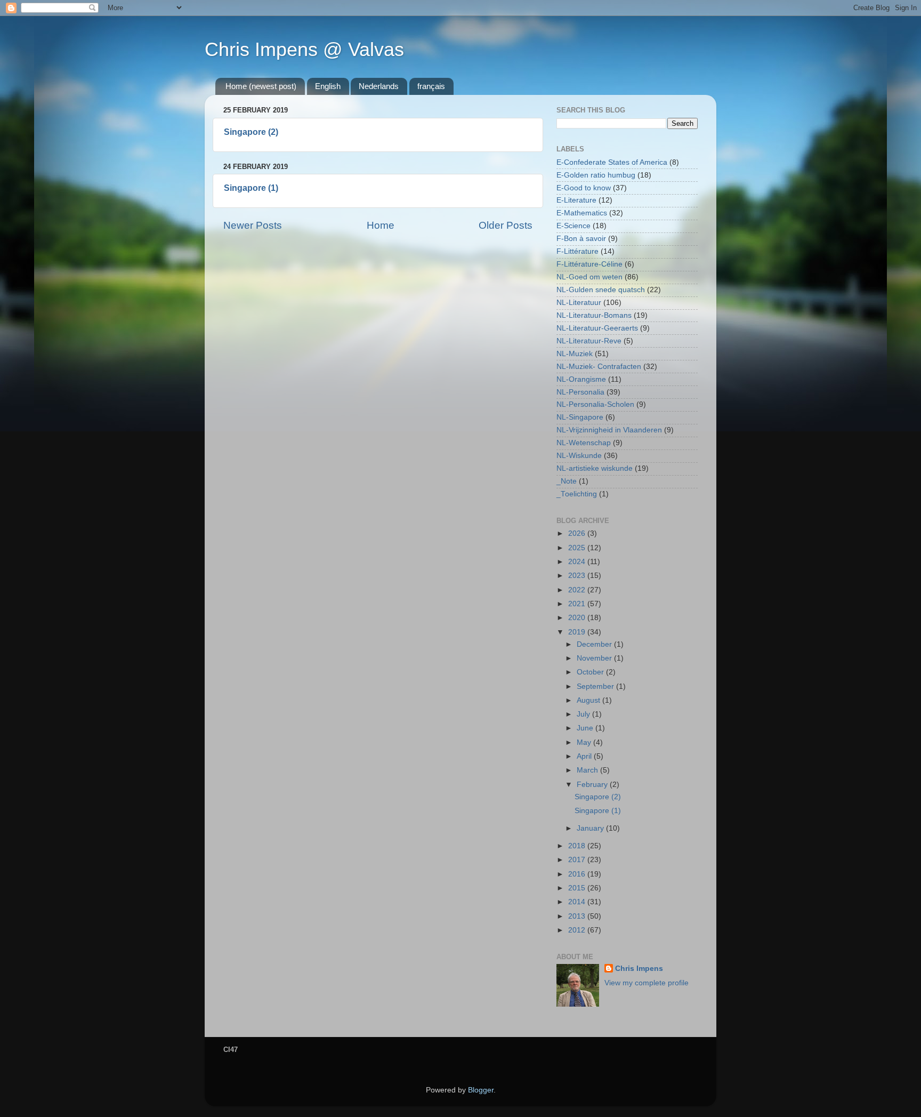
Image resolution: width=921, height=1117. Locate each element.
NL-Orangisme (581, 379)
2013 (577, 916)
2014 (577, 902)
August (589, 700)
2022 (577, 590)
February (593, 785)
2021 (577, 604)
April (585, 756)
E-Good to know (583, 188)
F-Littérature (577, 251)
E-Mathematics (581, 213)
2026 (577, 533)
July (584, 714)
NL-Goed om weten (589, 277)
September (596, 686)
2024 (577, 562)
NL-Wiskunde (579, 456)
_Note (566, 481)
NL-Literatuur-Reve (588, 341)
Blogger (481, 1090)
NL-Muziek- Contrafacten (598, 367)
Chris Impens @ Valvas (304, 49)
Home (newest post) (260, 86)
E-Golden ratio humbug (595, 175)
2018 (577, 846)
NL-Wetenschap (583, 443)
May (585, 742)
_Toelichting (576, 494)
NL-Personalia (580, 392)
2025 (577, 548)
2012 (577, 930)
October (591, 672)
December (595, 644)
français (431, 86)
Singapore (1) (251, 187)
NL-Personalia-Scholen (595, 404)
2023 (577, 576)
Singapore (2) (251, 131)
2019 (577, 632)
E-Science (573, 226)
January (591, 828)
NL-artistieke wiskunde (594, 468)
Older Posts (505, 225)
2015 (577, 888)
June (586, 728)
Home (380, 225)
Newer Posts (252, 225)
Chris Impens (639, 969)
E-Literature (576, 200)
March (588, 770)
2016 (577, 874)
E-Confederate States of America (611, 162)
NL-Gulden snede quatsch (600, 290)
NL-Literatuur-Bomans (594, 315)
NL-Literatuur (578, 303)
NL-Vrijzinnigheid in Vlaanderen (609, 430)
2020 (577, 618)
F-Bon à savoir (581, 239)
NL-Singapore (579, 417)
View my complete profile (646, 983)
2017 (577, 860)
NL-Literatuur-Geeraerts (597, 328)
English (328, 86)
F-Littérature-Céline (589, 264)
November (595, 658)
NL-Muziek (574, 354)
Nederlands (379, 86)
